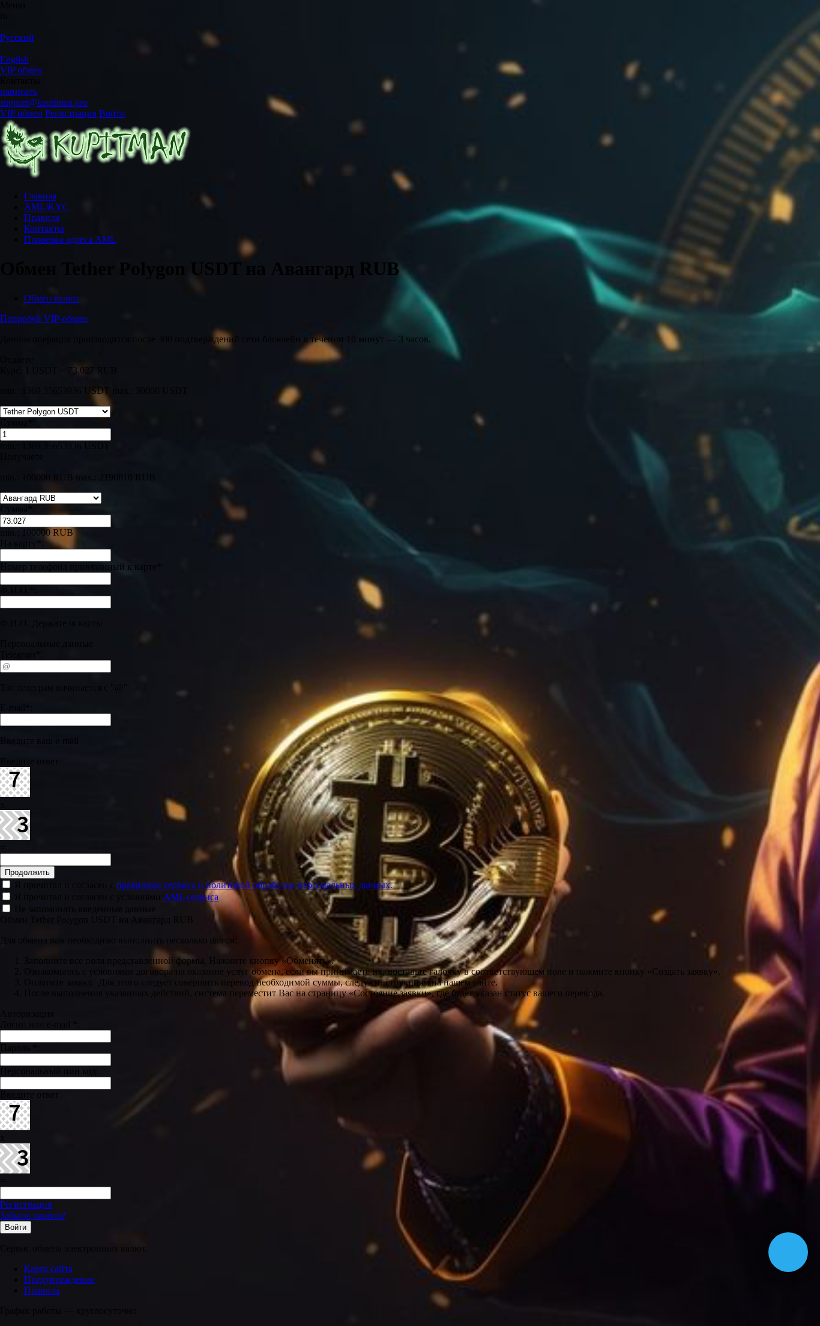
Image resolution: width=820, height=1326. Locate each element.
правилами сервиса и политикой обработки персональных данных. (254, 885)
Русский (17, 37)
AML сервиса (191, 897)
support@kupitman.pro (44, 102)
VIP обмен (21, 70)
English (14, 59)
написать (18, 91)
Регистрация (71, 113)
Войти (112, 113)
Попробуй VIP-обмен (44, 318)
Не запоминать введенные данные (83, 909)
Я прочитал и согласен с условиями (115, 897)
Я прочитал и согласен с (202, 885)
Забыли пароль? (32, 1215)
